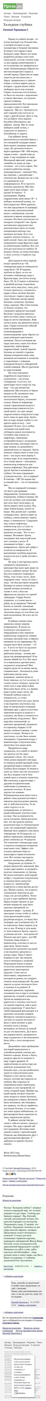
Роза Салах (8, 1266)
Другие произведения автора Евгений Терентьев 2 (23, 1185)
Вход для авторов (12, 20)
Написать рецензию (12, 1200)
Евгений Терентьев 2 (15, 29)
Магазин (15, 17)
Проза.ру (18, 1348)
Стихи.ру (8, 1348)
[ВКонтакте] (7, 1174)
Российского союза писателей (27, 1397)
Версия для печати (27, 1178)
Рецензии (33, 13)
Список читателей (10, 1178)
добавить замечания (13, 1276)
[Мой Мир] (12, 1174)
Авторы (7, 13)
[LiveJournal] (15, 1174)
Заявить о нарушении (18, 1181)
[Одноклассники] (9, 1174)
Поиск (7, 17)
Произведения (20, 13)
